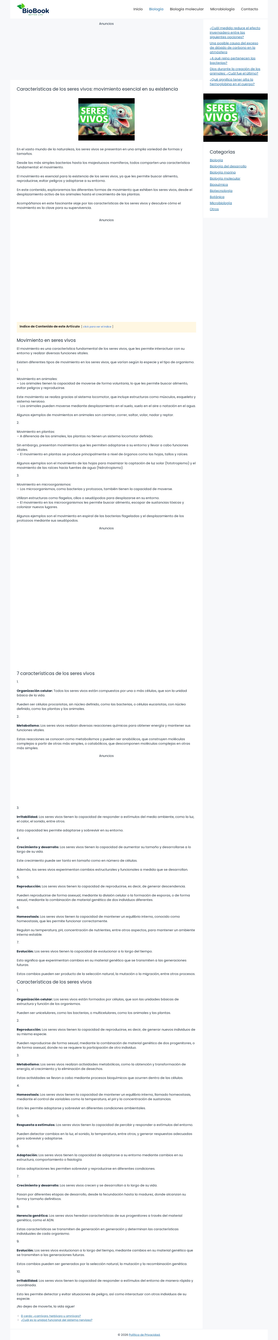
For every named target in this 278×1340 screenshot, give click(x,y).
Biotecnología (221, 190)
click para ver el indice (97, 326)
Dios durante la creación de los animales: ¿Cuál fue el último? (235, 71)
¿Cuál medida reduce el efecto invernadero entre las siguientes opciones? (235, 32)
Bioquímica (219, 184)
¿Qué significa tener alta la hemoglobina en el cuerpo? (232, 81)
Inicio (138, 9)
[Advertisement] (106, 51)
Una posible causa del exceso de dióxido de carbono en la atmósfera (234, 47)
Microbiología (222, 9)
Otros (214, 209)
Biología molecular (187, 9)
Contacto (249, 9)
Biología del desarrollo (228, 166)
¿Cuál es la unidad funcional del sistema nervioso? (56, 1320)
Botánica (217, 197)
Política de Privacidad (144, 1335)
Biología (156, 9)
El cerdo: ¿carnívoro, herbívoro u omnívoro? (51, 1316)
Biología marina (223, 172)
